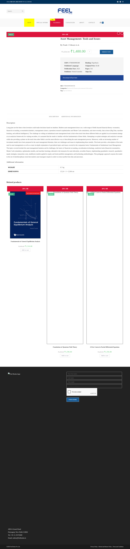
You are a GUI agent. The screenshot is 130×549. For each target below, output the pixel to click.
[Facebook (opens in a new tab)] (117, 2)
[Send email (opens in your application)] (122, 2)
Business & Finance (72, 88)
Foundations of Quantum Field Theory (65, 347)
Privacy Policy (94, 546)
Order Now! (106, 52)
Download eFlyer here (70, 78)
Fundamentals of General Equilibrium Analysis (25, 241)
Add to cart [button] (25, 250)
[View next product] (122, 33)
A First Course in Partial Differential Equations (104, 347)
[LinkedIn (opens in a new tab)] (120, 2)
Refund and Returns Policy (105, 546)
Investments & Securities (85, 88)
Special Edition (67, 90)
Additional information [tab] (71, 116)
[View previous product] (118, 33)
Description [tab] (54, 116)
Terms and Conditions (118, 546)
